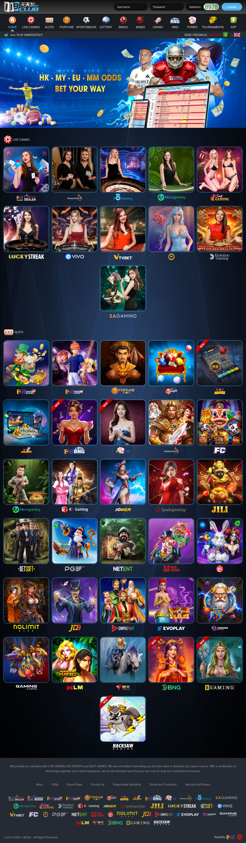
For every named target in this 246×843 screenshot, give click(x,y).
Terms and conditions (163, 784)
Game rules (74, 784)
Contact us (97, 784)
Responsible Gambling (127, 784)
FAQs (55, 784)
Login (232, 7)
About (39, 784)
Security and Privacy (197, 784)
